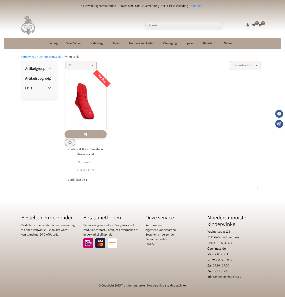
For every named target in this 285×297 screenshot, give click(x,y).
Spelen (190, 43)
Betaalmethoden (156, 239)
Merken (228, 43)
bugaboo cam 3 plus (50, 57)
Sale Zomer (73, 43)
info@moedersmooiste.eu (224, 277)
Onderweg (96, 43)
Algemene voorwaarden (160, 230)
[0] (253, 25)
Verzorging (170, 43)
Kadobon (209, 43)
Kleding (53, 43)
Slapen (115, 43)
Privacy (149, 244)
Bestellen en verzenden (160, 235)
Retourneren (153, 225)
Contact (196, 6)
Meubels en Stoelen (141, 43)
